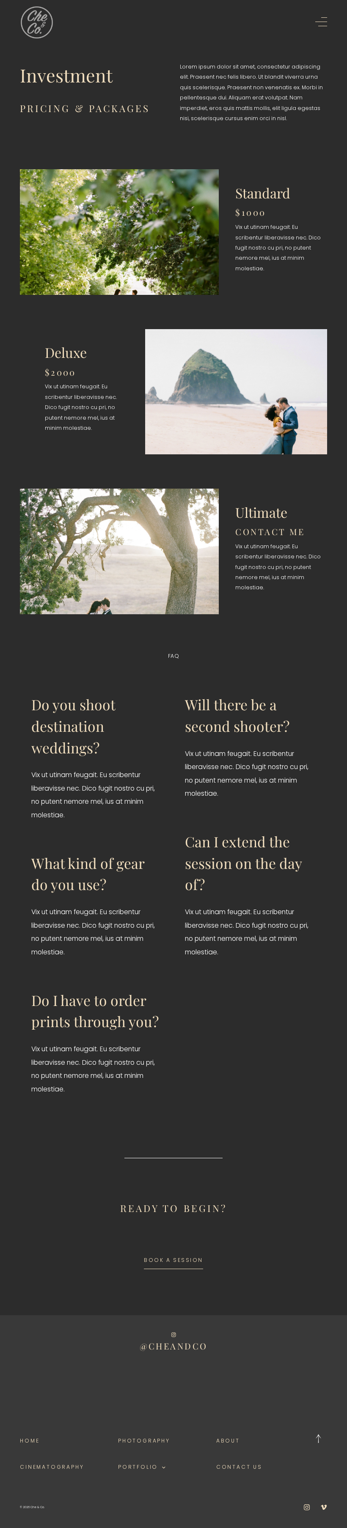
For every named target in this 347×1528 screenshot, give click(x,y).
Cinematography (52, 1466)
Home (29, 1440)
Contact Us (239, 1466)
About (228, 1440)
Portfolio (138, 1466)
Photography (144, 1440)
